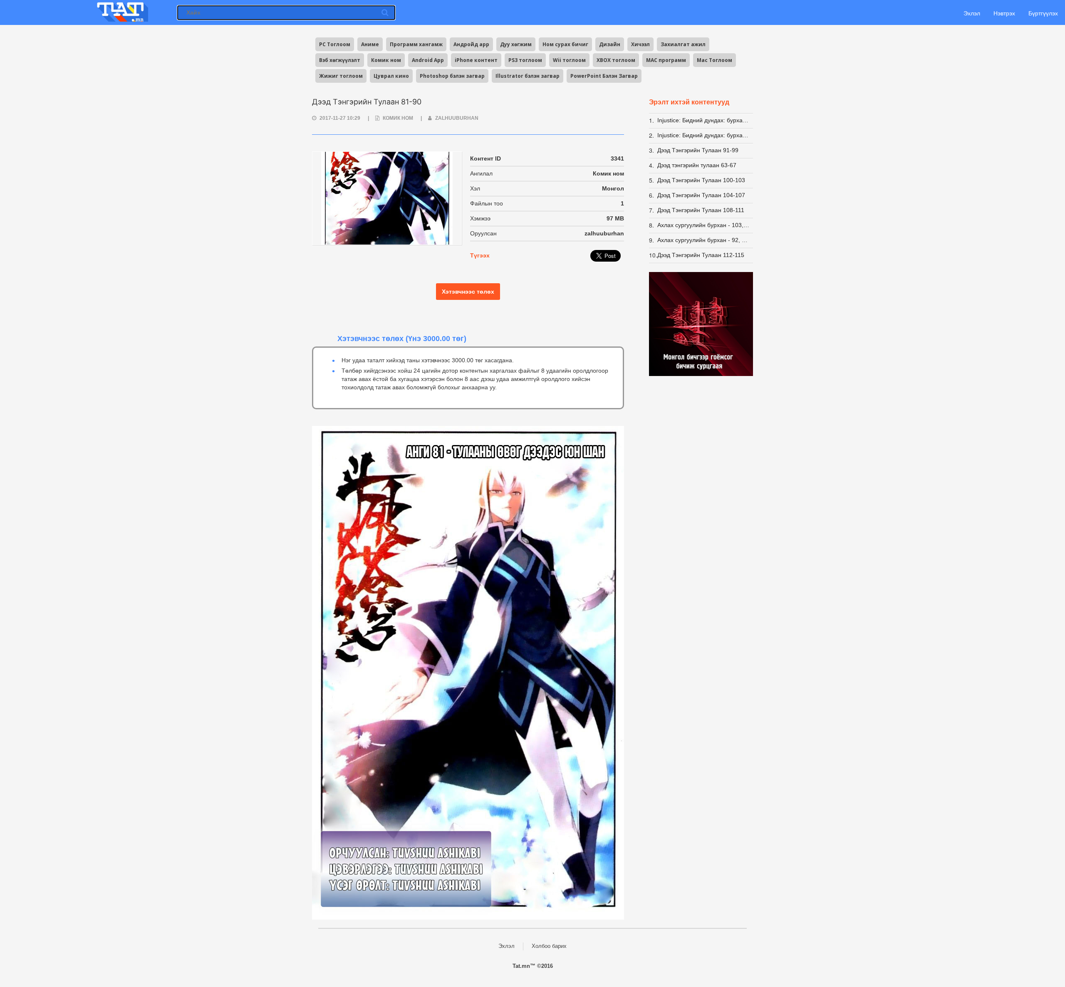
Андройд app (471, 44)
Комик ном (386, 60)
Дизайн (609, 44)
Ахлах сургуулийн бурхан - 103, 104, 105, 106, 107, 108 (703, 225)
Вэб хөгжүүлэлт (339, 60)
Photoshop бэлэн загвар (452, 75)
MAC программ (666, 60)
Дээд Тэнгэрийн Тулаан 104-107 (701, 195)
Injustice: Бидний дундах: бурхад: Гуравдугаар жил (703, 120)
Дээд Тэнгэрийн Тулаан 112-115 (700, 255)
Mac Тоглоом (714, 60)
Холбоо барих (549, 946)
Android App (428, 60)
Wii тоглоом (569, 60)
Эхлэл (971, 13)
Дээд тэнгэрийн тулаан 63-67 (696, 165)
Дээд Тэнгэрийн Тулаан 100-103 (701, 180)
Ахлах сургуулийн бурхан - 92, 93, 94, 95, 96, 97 (703, 240)
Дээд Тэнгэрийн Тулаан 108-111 (700, 210)
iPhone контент (476, 60)
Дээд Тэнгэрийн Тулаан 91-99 (697, 150)
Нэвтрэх (1004, 13)
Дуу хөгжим (516, 44)
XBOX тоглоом (616, 60)
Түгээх (480, 255)
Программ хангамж (416, 44)
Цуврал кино (391, 75)
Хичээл (640, 44)
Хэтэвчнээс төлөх (468, 291)
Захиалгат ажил (683, 44)
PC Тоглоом (334, 44)
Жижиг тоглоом (341, 75)
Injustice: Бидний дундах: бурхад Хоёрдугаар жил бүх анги (703, 135)
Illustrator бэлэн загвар (527, 75)
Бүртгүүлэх (1043, 13)
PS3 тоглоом (525, 60)
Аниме (370, 44)
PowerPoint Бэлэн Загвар (604, 75)
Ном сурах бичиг (565, 44)
